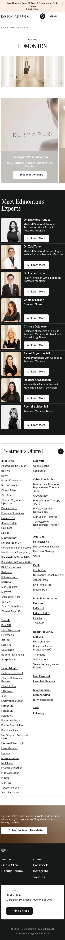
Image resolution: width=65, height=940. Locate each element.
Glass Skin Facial (10, 630)
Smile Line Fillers (10, 596)
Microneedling (42, 689)
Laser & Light (9, 668)
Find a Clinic (8, 27)
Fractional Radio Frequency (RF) (42, 648)
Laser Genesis (9, 748)
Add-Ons (39, 536)
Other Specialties (44, 479)
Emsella (37, 617)
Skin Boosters (9, 586)
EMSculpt (38, 608)
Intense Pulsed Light (12, 743)
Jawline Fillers (9, 523)
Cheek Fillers (8, 490)
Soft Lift (5, 601)
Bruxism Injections (11, 485)
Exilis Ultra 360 (41, 641)
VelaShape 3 (40, 659)
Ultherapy (38, 713)
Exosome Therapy (43, 551)
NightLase (7, 763)
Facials (5, 620)
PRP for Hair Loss (11, 567)
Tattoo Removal (10, 787)
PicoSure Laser (10, 772)
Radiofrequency (43, 631)
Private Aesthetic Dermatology (43, 510)
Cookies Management (28, 933)
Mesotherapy (9, 537)
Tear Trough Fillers (12, 606)
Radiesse (6, 572)
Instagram (40, 871)
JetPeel (5, 639)
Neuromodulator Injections (16, 547)
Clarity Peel (39, 570)
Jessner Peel (40, 579)
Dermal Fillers (9, 508)
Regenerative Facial (12, 654)
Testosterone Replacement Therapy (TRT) (46, 524)
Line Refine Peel (42, 584)
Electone (38, 603)
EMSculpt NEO (41, 613)
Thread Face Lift (10, 611)
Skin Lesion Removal (45, 516)
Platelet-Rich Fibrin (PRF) (15, 557)
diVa (3, 695)
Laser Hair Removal (44, 681)
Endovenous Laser (12, 700)
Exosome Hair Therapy (46, 546)
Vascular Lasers (10, 792)
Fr (6, 850)
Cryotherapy (40, 495)
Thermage (39, 654)
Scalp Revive (8, 659)
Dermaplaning (41, 541)
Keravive (6, 644)
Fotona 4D (7, 715)
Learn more (32, 8)
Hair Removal (41, 676)
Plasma (5, 777)
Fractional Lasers (11, 730)
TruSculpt (38, 622)
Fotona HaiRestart (11, 720)
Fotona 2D (7, 705)
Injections (7, 460)
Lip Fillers (6, 527)
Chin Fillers (7, 495)
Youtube (39, 877)
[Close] (63, 3)
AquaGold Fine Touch (13, 465)
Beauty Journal (12, 871)
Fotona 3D (7, 710)
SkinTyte (6, 782)
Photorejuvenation (11, 767)
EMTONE (38, 636)
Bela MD (6, 625)
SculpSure (39, 470)
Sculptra (6, 581)
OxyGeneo (7, 649)
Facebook (40, 865)
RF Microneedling (43, 699)
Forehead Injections (12, 513)
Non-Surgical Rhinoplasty (15, 552)
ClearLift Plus (8, 686)
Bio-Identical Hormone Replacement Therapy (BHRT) (46, 487)
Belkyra (5, 470)
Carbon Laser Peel (12, 673)
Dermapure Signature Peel (48, 574)
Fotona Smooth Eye (12, 725)
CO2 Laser (7, 691)
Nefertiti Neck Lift (11, 542)
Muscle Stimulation (45, 598)
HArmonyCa (8, 518)
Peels (36, 565)
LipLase (5, 753)
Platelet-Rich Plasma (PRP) (16, 562)
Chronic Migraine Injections (11, 502)
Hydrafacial (7, 634)
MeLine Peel (40, 589)
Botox (4, 475)
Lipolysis (38, 460)
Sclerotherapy (9, 577)
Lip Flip (5, 532)
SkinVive (6, 591)
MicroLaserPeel (10, 758)
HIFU (36, 708)
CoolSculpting (41, 465)
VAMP (36, 556)
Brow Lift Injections (12, 480)
